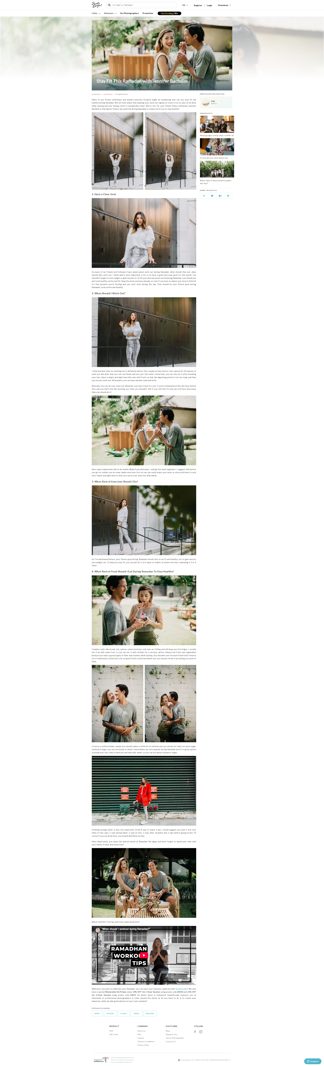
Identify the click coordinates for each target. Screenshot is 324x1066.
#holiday (150, 1013)
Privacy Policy (143, 1045)
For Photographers (129, 13)
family (97, 1013)
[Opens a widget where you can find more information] (312, 1061)
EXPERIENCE (108, 94)
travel (136, 1013)
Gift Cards (113, 1034)
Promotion (148, 13)
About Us (141, 1031)
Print (111, 1031)
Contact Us (171, 1041)
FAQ (139, 1034)
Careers (140, 1038)
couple (123, 1013)
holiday (110, 1013)
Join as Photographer (175, 1038)
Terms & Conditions (145, 1041)
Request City (171, 1034)
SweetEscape (181, 989)
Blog (168, 1031)
